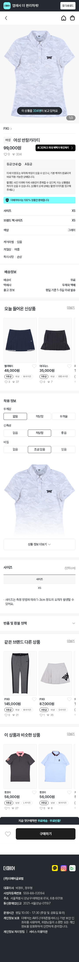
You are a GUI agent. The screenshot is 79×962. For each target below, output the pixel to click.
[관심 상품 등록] (34, 366)
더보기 (71, 307)
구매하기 (46, 834)
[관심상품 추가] (8, 834)
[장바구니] (72, 18)
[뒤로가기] (6, 18)
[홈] (64, 18)
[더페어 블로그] (72, 868)
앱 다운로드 (68, 5)
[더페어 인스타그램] (64, 868)
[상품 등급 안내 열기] (20, 164)
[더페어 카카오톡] (55, 868)
